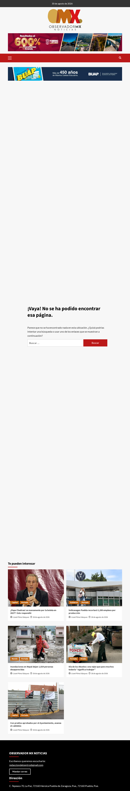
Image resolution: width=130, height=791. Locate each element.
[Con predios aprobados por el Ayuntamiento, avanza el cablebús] (36, 700)
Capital (15, 602)
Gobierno (74, 602)
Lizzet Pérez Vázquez (21, 617)
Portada (24, 602)
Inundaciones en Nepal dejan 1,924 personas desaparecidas (31, 668)
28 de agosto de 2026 (41, 617)
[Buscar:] (55, 342)
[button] (11, 58)
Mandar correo (19, 771)
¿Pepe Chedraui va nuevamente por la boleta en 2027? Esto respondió (33, 612)
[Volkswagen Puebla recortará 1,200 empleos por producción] (94, 588)
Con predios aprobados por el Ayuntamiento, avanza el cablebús (35, 725)
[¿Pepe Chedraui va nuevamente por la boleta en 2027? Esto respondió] (36, 588)
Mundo (15, 658)
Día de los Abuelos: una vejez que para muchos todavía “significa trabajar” (91, 668)
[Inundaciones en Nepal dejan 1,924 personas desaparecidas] (36, 644)
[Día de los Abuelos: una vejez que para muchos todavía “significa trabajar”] (94, 644)
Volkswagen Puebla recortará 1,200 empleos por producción (92, 612)
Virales (83, 658)
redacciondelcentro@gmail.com (26, 764)
